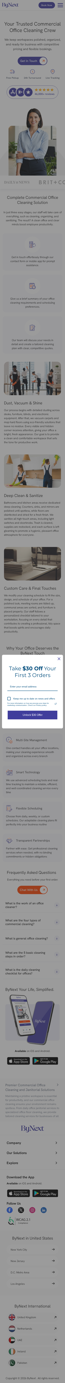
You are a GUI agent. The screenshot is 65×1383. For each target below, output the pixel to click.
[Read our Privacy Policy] (56, 704)
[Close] (59, 659)
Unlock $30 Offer (32, 715)
